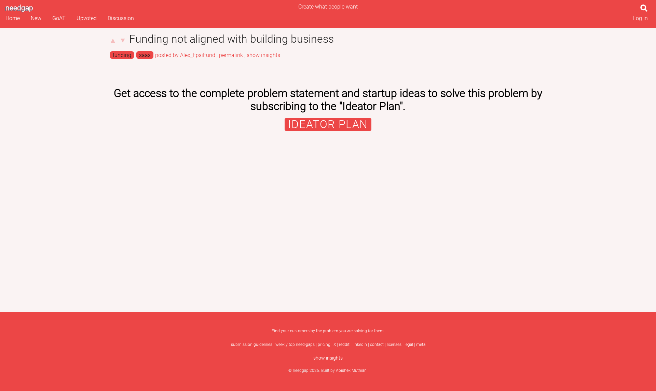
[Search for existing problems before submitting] (645, 10)
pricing (324, 344)
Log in (640, 18)
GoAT (59, 18)
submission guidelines (251, 344)
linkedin (360, 344)
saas (145, 55)
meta (420, 344)
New (36, 18)
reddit (344, 344)
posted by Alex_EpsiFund (185, 55)
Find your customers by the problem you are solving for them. (328, 331)
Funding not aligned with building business (231, 38)
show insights (263, 55)
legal (409, 344)
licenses (394, 344)
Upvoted (87, 18)
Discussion (121, 18)
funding (122, 55)
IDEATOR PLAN (328, 124)
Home (12, 18)
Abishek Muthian (351, 370)
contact (377, 344)
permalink (231, 55)
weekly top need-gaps (295, 344)
